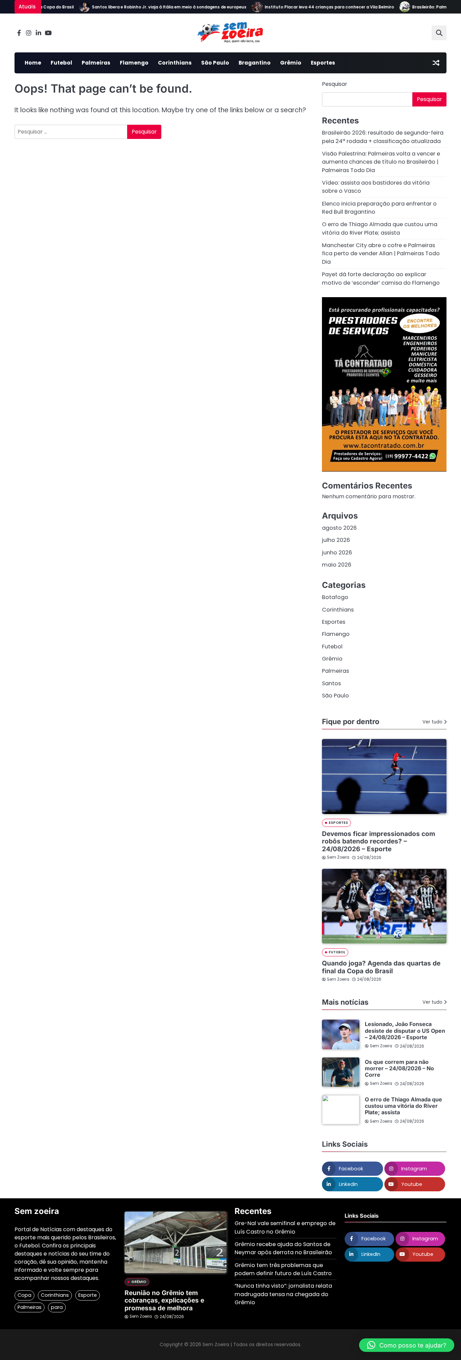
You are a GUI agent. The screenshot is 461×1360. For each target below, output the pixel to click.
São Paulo (215, 62)
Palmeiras (96, 62)
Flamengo (134, 62)
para (57, 1307)
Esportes (323, 62)
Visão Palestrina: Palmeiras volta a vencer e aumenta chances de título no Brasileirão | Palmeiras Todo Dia (381, 162)
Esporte (87, 1295)
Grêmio (290, 62)
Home (33, 62)
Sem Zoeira (338, 857)
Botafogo (335, 597)
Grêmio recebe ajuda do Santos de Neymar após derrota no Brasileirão (283, 1248)
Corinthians (175, 62)
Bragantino (255, 62)
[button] (406, 1345)
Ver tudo (432, 722)
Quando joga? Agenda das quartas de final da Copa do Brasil (381, 967)
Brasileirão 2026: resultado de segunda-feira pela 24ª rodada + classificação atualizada (382, 137)
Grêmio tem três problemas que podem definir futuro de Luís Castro (283, 1269)
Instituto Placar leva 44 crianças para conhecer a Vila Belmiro (316, 7)
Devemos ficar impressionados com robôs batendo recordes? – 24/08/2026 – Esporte (378, 841)
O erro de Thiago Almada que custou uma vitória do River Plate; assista (379, 228)
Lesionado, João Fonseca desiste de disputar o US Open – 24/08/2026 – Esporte (405, 1031)
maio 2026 (336, 565)
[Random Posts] (436, 63)
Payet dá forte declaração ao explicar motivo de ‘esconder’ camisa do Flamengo (381, 278)
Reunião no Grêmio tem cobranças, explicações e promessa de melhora (164, 1300)
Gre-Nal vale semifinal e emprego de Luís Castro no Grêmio (285, 1227)
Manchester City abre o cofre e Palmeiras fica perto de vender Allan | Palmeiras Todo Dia (381, 253)
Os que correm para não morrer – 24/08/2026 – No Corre (399, 1068)
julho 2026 (336, 540)
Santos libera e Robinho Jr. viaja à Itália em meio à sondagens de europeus (156, 7)
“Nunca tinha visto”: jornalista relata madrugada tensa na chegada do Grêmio (283, 1294)
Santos (331, 683)
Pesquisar (334, 84)
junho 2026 (337, 552)
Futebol (61, 62)
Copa (24, 1295)
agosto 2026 (339, 528)
